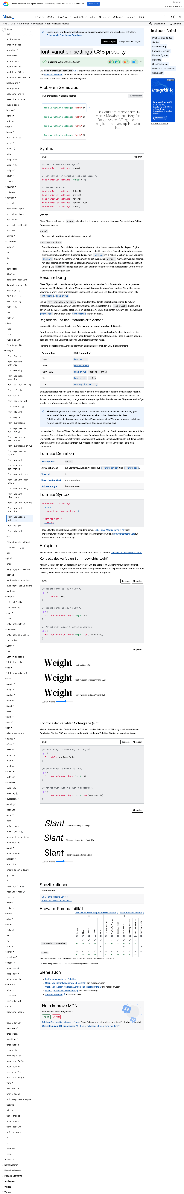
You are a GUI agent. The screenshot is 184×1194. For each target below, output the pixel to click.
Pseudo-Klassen (12, 1170)
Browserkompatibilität (124, 533)
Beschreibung (159, 46)
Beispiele (156, 59)
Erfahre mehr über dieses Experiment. (65, 35)
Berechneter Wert (51, 480)
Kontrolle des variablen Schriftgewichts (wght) (74, 559)
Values (7, 1186)
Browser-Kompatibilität (163, 68)
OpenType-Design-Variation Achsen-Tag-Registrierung (72, 986)
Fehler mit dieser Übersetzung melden (98, 1026)
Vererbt (45, 474)
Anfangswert (48, 461)
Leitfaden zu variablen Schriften (126, 552)
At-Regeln (9, 1181)
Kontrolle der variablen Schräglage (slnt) (70, 723)
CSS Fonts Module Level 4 (108, 530)
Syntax (155, 42)
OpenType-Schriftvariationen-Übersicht (64, 983)
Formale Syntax (160, 55)
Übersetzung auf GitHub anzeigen (58, 1026)
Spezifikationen (160, 64)
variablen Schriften (53, 74)
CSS (75, 70)
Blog (141, 17)
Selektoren (9, 1159)
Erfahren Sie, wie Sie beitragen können (61, 1022)
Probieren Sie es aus (162, 37)
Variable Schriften (54, 994)
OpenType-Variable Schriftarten (60, 990)
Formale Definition (161, 51)
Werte (44, 215)
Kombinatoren (11, 1165)
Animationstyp (49, 486)
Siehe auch (157, 72)
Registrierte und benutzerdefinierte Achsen (71, 320)
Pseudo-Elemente (13, 1175)
